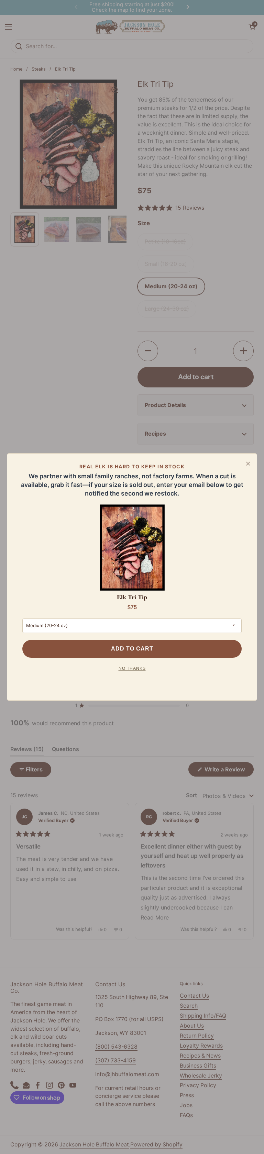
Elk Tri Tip (132, 597)
